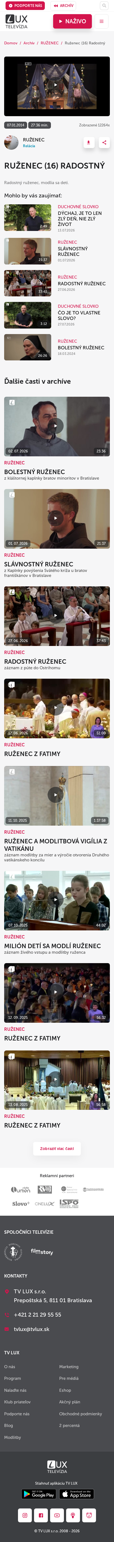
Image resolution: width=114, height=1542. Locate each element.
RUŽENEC (50, 43)
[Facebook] (41, 1515)
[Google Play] (38, 1494)
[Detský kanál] (89, 1515)
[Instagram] (25, 1515)
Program (12, 1378)
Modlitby (12, 1437)
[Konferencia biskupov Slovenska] (13, 1252)
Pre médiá (69, 1378)
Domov (10, 43)
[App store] (76, 1494)
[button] (89, 142)
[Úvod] (16, 21)
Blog (8, 1425)
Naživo (75, 21)
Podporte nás (28, 6)
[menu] (101, 21)
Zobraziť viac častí (57, 1148)
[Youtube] (57, 1515)
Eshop (65, 1390)
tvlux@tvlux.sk (32, 1329)
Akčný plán (69, 1401)
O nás (9, 1366)
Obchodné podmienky (80, 1413)
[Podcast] (73, 1515)
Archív (66, 6)
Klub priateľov (17, 1401)
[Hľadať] (104, 5)
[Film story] (42, 1252)
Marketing (69, 1366)
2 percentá (69, 1425)
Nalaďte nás (15, 1390)
